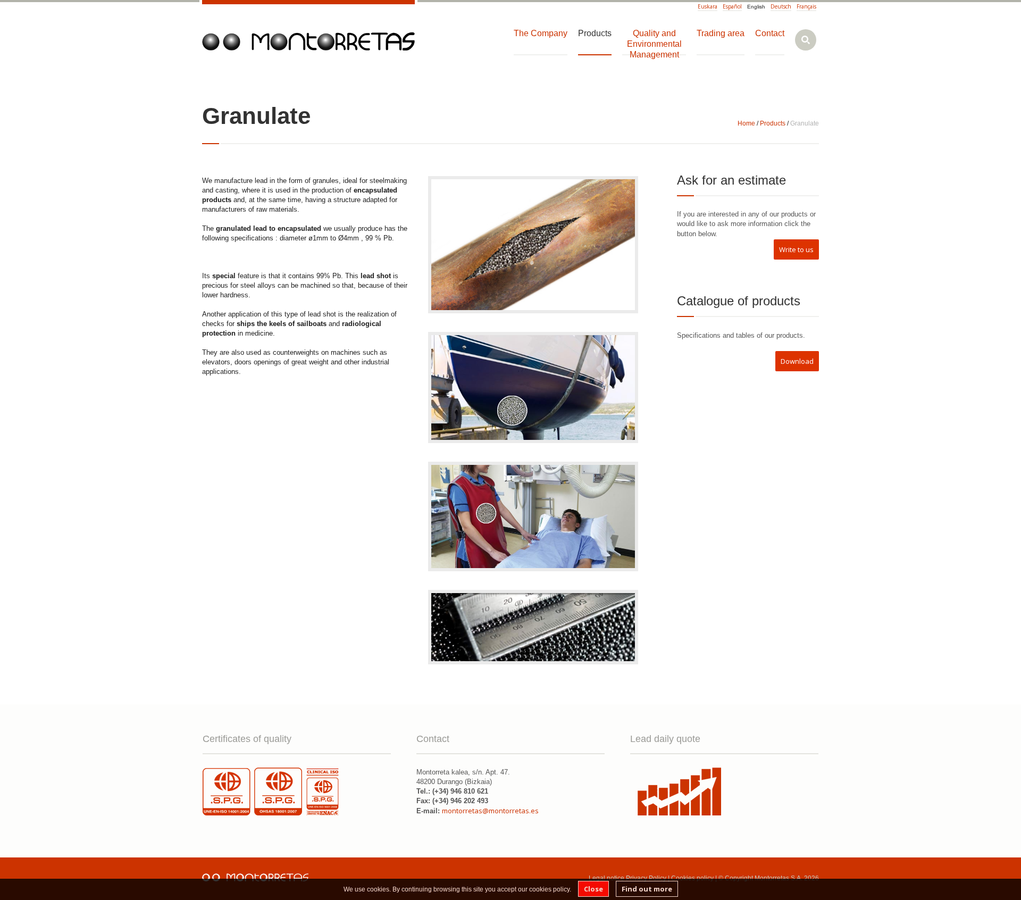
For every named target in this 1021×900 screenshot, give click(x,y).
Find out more (647, 889)
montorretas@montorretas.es (490, 810)
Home (746, 123)
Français (806, 6)
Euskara (707, 6)
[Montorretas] (308, 41)
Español (732, 6)
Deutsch (781, 6)
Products (772, 123)
